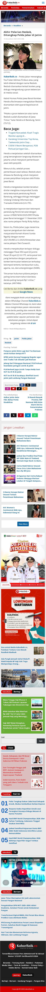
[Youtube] (13, 388)
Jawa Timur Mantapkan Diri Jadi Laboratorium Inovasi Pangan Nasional (20, 899)
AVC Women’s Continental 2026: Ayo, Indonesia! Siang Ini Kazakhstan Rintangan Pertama (13, 512)
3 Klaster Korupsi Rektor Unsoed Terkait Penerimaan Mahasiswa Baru (29, 438)
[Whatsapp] (35, 415)
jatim (16, 338)
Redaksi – (30, 963)
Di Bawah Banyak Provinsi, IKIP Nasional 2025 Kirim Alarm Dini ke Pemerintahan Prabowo (34, 402)
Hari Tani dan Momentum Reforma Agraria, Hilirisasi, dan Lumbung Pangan (19, 933)
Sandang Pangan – (26, 981)
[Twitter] (27, 385)
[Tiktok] (19, 388)
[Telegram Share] (28, 415)
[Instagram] (7, 388)
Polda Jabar (27, 338)
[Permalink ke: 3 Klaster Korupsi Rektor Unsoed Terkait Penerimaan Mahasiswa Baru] (9, 439)
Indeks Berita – (15, 968)
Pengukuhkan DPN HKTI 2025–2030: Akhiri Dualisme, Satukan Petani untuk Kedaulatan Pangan (20, 907)
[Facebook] (22, 385)
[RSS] (24, 388)
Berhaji (5, 981)
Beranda (6, 963)
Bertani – (13, 981)
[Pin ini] (21, 415)
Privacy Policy (37, 965)
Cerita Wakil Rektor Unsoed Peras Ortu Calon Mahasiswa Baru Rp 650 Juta (29, 468)
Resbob (8, 342)
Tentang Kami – (19, 963)
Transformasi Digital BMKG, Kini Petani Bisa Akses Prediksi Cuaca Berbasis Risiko (22, 916)
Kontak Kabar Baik (30, 968)
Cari (2, 737)
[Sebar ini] (7, 415)
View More (23, 524)
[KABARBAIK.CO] (11, 3)
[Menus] (43, 2)
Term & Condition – (22, 965)
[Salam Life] (33, 385)
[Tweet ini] (14, 415)
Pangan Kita (39, 981)
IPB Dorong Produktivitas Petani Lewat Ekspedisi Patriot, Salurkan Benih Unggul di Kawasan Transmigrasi (22, 925)
